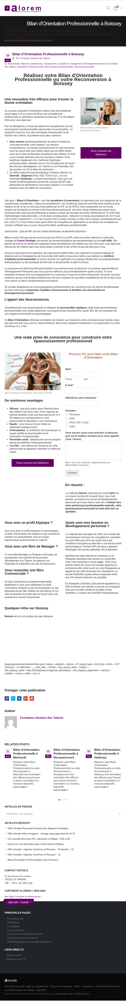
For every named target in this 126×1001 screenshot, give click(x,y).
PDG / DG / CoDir (79, 422)
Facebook (7, 698)
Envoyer (72, 473)
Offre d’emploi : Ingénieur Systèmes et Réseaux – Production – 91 (41, 849)
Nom (68, 369)
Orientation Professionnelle (30, 66)
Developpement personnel (96, 63)
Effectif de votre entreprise (81, 398)
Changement (50, 63)
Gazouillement (13, 698)
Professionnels (15, 918)
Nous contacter (15, 930)
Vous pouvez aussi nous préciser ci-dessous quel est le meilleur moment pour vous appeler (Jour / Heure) (92, 436)
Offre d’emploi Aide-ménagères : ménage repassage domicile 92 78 (41, 833)
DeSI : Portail (14, 955)
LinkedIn (19, 698)
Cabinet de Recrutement (107, 986)
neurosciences (35, 307)
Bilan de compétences (32, 63)
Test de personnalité (84, 66)
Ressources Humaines (61, 986)
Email (32, 698)
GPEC (77, 986)
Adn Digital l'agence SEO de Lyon (72, 994)
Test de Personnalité (14, 986)
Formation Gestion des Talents (19, 990)
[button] (7, 8)
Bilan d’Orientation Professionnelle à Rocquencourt (26, 753)
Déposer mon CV (16, 959)
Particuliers (13, 922)
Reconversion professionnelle (58, 66)
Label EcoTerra (80, 262)
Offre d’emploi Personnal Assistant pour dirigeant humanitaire (38, 828)
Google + (25, 698)
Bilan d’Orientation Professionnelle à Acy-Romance (33, 860)
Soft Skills (41, 990)
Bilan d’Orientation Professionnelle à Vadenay (67, 753)
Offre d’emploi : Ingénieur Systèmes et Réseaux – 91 (34, 854)
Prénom (68, 379)
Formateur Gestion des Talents (35, 58)
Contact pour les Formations (22, 938)
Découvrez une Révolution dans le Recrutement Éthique (36, 844)
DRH (72, 418)
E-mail (69, 385)
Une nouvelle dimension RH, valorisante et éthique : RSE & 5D (39, 839)
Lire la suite (19, 790)
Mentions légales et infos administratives (29, 941)
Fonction (71, 410)
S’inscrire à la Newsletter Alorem (25, 934)
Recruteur (74, 414)
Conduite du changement (70, 63)
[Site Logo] (26, 8)
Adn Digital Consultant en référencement (23, 896)
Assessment (14, 63)
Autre (72, 426)
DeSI (107, 561)
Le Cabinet (13, 926)
